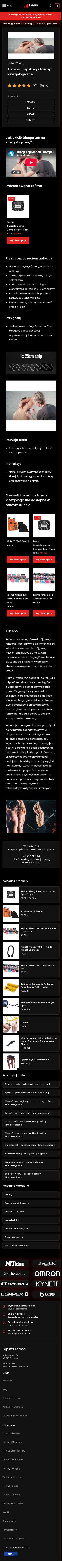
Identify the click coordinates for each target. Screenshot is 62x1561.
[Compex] (14, 1294)
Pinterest (31, 119)
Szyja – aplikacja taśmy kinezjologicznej (26, 1153)
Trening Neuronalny (12, 1503)
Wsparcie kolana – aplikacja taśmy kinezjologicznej (24, 1163)
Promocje (7, 1380)
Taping (27, 23)
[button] (57, 5)
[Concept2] (14, 1283)
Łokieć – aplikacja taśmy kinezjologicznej (27, 1113)
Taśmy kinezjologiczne (17, 1203)
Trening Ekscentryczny (17, 1228)
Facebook (31, 102)
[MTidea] (14, 1263)
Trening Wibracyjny (12, 1442)
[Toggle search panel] (50, 6)
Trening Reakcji (10, 1485)
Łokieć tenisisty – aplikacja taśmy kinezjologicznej (31, 861)
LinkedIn (31, 113)
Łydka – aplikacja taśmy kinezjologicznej (27, 1092)
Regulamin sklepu (11, 1398)
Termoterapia (9, 1529)
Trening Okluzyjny (14, 1211)
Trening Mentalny (11, 1494)
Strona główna (11, 23)
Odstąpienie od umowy (14, 1415)
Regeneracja (9, 1521)
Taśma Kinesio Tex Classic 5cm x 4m (43, 596)
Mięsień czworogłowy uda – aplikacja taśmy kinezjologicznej (29, 1103)
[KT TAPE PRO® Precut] (18, 525)
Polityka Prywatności (12, 1407)
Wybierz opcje (18, 240)
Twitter (31, 107)
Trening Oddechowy (12, 1459)
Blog (4, 1389)
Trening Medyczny (11, 1477)
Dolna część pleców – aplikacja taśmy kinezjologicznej (25, 1123)
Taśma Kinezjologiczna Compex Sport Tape (18, 225)
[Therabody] (14, 1273)
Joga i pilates (12, 1220)
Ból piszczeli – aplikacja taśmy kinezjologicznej (30, 1145)
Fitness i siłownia (11, 1433)
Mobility (6, 1512)
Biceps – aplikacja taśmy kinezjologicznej (31, 849)
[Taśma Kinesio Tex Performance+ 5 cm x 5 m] (18, 579)
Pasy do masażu (14, 1237)
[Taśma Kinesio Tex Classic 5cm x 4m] (44, 579)
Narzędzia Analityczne (13, 1538)
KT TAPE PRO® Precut (18, 541)
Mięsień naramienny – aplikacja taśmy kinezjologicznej (25, 1135)
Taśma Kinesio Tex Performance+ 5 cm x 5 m (17, 598)
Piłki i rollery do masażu (17, 1245)
